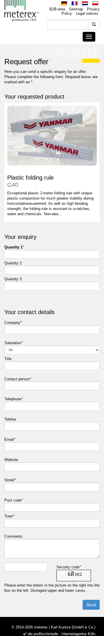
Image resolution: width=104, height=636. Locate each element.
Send (91, 604)
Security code (68, 567)
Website (11, 460)
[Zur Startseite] (21, 10)
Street (10, 480)
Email (9, 439)
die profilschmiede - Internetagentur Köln (61, 634)
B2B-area (57, 9)
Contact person (17, 379)
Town (9, 516)
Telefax (11, 419)
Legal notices (87, 13)
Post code (13, 500)
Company (13, 322)
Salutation (13, 343)
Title (8, 359)
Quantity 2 (13, 263)
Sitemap (76, 9)
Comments (14, 536)
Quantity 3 (13, 279)
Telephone (13, 399)
